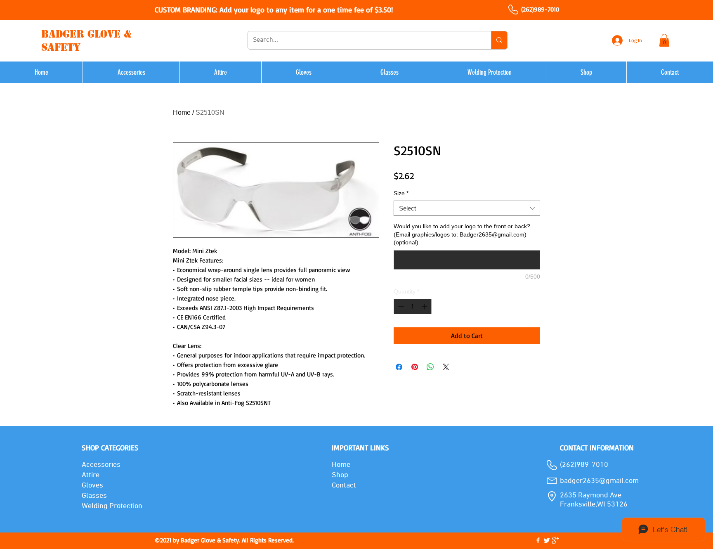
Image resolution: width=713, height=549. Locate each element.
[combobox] (467, 208)
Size (401, 193)
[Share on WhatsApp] (430, 367)
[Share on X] (446, 367)
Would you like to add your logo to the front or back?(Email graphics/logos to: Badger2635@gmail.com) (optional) (462, 234)
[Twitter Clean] (546, 540)
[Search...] (499, 40)
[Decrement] (400, 306)
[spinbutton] (412, 306)
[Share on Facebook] (399, 367)
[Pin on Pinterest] (415, 367)
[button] (664, 40)
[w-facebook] (538, 540)
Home (182, 112)
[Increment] (425, 306)
